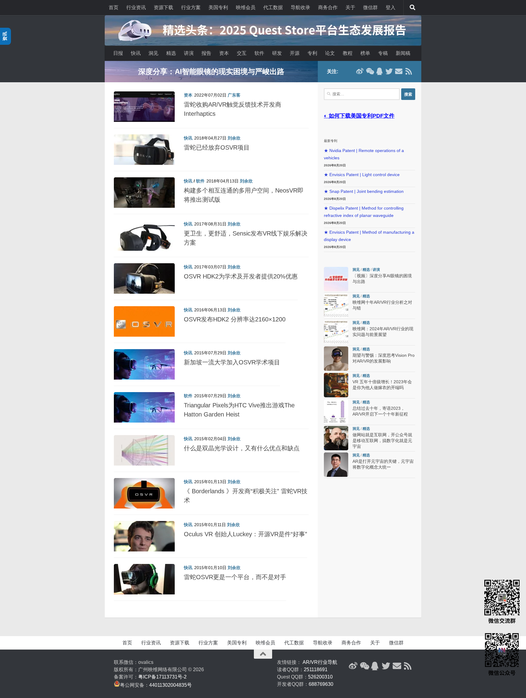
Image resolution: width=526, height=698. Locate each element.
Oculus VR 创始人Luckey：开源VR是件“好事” (245, 534)
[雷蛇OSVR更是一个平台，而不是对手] (144, 582)
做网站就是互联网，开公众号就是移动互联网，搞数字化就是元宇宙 (382, 441)
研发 (277, 53)
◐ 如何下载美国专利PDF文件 (359, 116)
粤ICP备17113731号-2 (162, 676)
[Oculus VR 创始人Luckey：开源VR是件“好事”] (144, 539)
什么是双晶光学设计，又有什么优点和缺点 (242, 448)
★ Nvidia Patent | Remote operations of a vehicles (364, 154)
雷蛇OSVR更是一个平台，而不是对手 (235, 577)
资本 (224, 53)
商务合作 (328, 7)
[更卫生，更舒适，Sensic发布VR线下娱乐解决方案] (144, 238)
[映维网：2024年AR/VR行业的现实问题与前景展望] (336, 332)
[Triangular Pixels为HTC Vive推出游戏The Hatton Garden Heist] (144, 410)
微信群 (370, 7)
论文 (330, 53)
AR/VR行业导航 (320, 662)
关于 (350, 7)
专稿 (383, 53)
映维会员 (245, 7)
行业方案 (191, 7)
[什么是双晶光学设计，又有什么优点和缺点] (144, 453)
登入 (390, 7)
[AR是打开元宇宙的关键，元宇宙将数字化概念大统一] (336, 464)
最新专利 (330, 141)
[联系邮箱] (398, 71)
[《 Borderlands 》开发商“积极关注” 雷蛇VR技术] (144, 496)
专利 (312, 53)
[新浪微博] (359, 71)
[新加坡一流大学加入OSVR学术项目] (144, 367)
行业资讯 (136, 7)
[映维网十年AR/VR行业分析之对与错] (336, 305)
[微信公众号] (369, 71)
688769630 (321, 684)
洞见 (153, 53)
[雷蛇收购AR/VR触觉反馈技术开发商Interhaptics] (144, 109)
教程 (347, 53)
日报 (118, 53)
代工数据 (273, 7)
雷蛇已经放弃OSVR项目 (217, 147)
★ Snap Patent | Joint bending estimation (364, 191)
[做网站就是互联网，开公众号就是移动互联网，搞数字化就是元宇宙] (336, 438)
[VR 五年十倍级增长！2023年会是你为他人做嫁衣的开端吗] (336, 385)
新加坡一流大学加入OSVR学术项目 (232, 362)
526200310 (320, 676)
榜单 (365, 53)
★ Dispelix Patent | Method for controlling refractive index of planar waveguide (364, 212)
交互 (242, 53)
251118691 (316, 669)
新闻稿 (403, 53)
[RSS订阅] (408, 71)
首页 (113, 7)
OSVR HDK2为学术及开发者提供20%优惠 (241, 276)
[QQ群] (379, 71)
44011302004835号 (170, 685)
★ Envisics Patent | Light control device (362, 174)
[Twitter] (389, 71)
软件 (259, 53)
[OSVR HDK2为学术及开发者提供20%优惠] (144, 281)
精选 (171, 53)
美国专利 (218, 7)
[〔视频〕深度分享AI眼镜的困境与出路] (336, 279)
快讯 (136, 53)
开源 (295, 53)
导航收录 (300, 7)
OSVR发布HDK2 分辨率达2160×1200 (235, 319)
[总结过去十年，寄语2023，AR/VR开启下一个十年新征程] (336, 411)
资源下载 (163, 7)
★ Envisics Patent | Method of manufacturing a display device (369, 236)
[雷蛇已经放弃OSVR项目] (144, 152)
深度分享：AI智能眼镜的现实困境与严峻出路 (211, 71)
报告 (206, 53)
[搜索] (412, 7)
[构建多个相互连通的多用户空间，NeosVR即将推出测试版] (144, 195)
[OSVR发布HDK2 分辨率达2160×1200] (144, 324)
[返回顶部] (263, 654)
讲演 (189, 53)
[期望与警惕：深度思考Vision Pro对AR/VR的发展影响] (336, 358)
